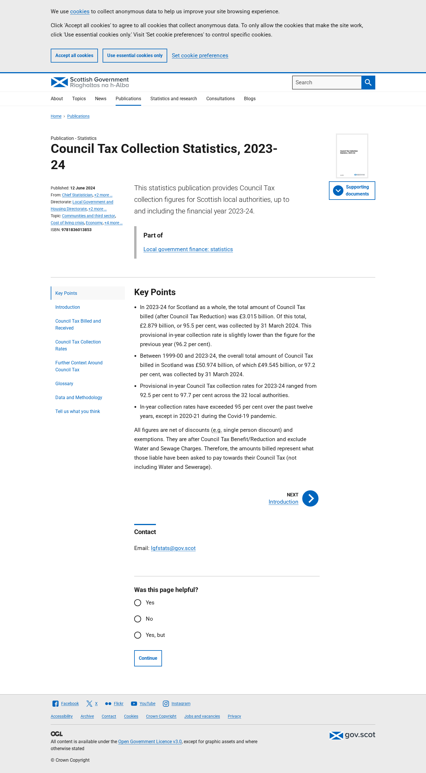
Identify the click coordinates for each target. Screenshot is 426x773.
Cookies (131, 716)
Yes (150, 602)
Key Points (66, 293)
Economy (94, 222)
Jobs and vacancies (202, 716)
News (100, 98)
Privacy (234, 716)
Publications (128, 98)
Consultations (220, 98)
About (57, 98)
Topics (79, 98)
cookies (80, 11)
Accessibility (62, 716)
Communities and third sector (88, 215)
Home (56, 116)
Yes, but (155, 635)
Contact (109, 716)
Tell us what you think (77, 411)
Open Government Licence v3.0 (150, 741)
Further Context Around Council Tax (79, 366)
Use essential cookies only (135, 55)
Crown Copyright (161, 716)
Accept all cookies (74, 55)
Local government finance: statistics (188, 249)
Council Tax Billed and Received (78, 324)
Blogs (250, 98)
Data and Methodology (78, 397)
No (149, 618)
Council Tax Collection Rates (78, 345)
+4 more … (113, 222)
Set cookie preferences (200, 55)
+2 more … (103, 195)
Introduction (67, 307)
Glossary (64, 383)
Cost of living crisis (67, 222)
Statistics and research (173, 98)
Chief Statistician (77, 195)
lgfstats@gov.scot (173, 548)
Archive (87, 716)
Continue (148, 658)
